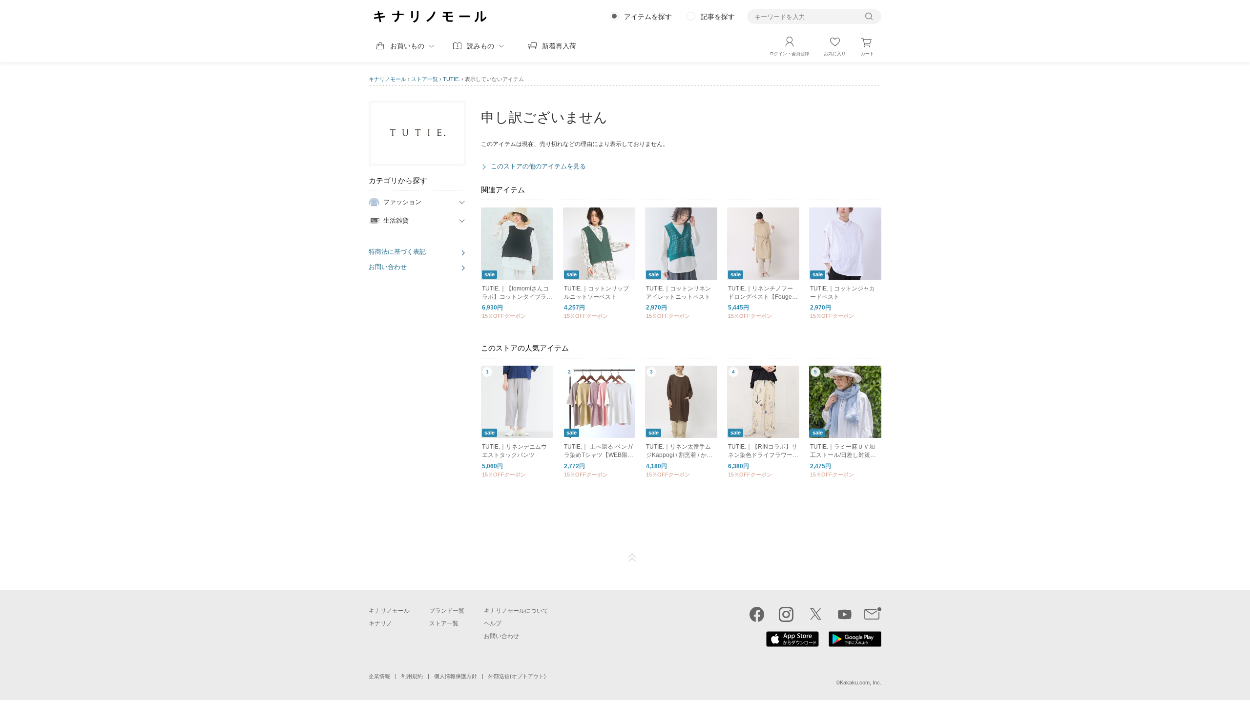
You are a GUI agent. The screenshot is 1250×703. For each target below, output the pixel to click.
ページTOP (632, 558)
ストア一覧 (424, 79)
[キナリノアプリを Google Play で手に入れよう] (855, 644)
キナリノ (380, 623)
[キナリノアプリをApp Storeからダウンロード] (792, 644)
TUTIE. (451, 79)
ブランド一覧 (446, 610)
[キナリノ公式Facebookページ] (757, 614)
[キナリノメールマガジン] (872, 614)
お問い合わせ (388, 266)
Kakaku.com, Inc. (860, 682)
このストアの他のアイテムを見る (538, 166)
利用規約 (412, 676)
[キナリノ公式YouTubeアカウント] (844, 614)
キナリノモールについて (516, 610)
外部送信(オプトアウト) (517, 676)
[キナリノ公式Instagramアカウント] (786, 614)
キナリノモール (387, 79)
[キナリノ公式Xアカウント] (815, 614)
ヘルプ (492, 623)
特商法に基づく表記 (397, 251)
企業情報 (379, 676)
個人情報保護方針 (455, 676)
